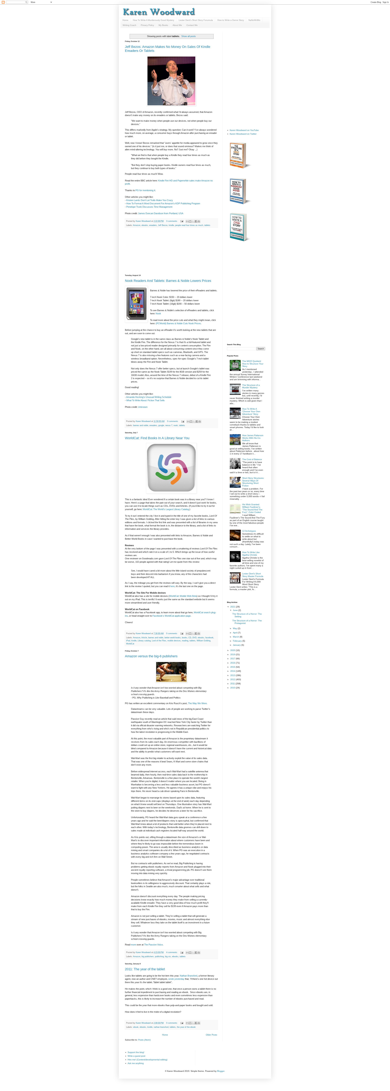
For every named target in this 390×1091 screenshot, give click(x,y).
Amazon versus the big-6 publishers (151, 656)
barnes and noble (140, 425)
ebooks (145, 225)
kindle (171, 225)
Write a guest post (136, 1056)
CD (189, 638)
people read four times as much (189, 225)
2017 (233, 658)
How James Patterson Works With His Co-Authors (252, 438)
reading (185, 641)
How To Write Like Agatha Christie (251, 553)
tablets (207, 225)
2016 (233, 663)
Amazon (136, 225)
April (235, 632)
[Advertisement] (171, 251)
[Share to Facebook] (195, 221)
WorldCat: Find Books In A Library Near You (157, 438)
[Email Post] (182, 221)
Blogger (220, 1071)
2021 (233, 606)
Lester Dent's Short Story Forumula (196, 20)
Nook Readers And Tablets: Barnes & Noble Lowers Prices (168, 281)
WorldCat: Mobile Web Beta (183, 596)
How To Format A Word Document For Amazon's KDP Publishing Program (163, 203)
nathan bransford (161, 1027)
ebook (135, 1027)
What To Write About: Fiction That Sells (145, 400)
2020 (233, 650)
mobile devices (174, 641)
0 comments (172, 421)
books (184, 638)
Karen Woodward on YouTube (244, 130)
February (237, 641)
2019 (233, 654)
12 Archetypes (249, 531)
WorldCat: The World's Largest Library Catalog (166, 509)
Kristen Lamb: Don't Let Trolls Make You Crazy (149, 200)
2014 (233, 671)
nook (176, 425)
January (237, 645)
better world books (173, 638)
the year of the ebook (186, 1027)
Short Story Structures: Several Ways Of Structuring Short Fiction (253, 482)
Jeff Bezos (163, 225)
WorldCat (130, 644)
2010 (233, 687)
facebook (209, 638)
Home (125, 20)
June (235, 610)
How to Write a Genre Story (230, 20)
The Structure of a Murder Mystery (251, 386)
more (133, 944)
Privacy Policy (147, 25)
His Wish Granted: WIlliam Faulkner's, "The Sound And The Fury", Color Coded (252, 508)
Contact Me (192, 25)
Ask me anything (136, 1063)
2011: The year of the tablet (145, 969)
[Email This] (187, 221)
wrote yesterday (176, 979)
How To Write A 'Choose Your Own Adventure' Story (251, 411)
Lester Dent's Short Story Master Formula (252, 574)
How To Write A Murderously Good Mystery (153, 20)
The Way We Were (197, 703)
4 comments (171, 952)
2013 (233, 675)
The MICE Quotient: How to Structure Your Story (252, 364)
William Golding (203, 641)
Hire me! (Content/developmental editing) (147, 1059)
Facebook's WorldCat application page (171, 615)
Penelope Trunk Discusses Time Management (149, 206)
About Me (177, 25)
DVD (194, 638)
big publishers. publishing (153, 956)
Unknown (142, 407)
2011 (233, 683)
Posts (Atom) (144, 1040)
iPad (128, 641)
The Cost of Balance (252, 459)
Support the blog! (136, 1052)
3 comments (171, 221)
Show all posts (188, 36)
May (235, 628)
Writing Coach (129, 25)
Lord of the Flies (159, 641)
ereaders (153, 225)
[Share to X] (193, 221)
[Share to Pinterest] (198, 221)
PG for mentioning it (145, 190)
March (236, 637)
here (172, 586)
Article (144, 638)
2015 (233, 667)
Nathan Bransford (188, 975)
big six (168, 956)
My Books (163, 25)
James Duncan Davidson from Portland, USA (160, 213)
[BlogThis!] (190, 221)
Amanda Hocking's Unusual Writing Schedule (148, 397)
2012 (233, 679)
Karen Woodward (143, 221)
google (161, 425)
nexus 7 (168, 425)
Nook (158, 313)
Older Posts (211, 1035)
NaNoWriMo (254, 20)
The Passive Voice (153, 944)
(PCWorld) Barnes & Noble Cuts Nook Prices (178, 323)
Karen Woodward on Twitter (243, 134)
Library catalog (144, 641)
